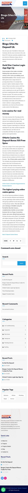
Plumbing (21, 395)
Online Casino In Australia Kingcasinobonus (13, 183)
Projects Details (6, 446)
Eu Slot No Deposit (7, 279)
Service (12, 398)
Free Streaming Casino (8, 291)
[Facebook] (2, 478)
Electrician (7, 334)
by (4, 38)
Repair (5, 398)
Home (2, 21)
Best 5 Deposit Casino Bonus (10, 234)
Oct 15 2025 (7, 365)
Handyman (7, 338)
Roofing (6, 347)
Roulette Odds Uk (7, 185)
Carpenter (7, 330)
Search (5, 257)
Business (6, 395)
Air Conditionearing (9, 325)
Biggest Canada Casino (8, 294)
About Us (4, 441)
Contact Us (5, 452)
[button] (3, 489)
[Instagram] (5, 478)
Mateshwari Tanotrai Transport (19, 488)
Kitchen (13, 395)
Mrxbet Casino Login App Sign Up (11, 288)
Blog (3, 449)
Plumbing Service (8, 342)
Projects (4, 443)
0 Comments (7, 40)
